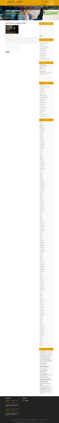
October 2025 (42, 132)
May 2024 (41, 154)
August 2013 (42, 316)
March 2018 (41, 278)
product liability (50, 388)
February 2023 (42, 180)
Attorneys (15, 6)
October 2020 (42, 228)
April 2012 (41, 343)
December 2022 (42, 183)
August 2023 (42, 170)
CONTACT (46, 419)
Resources (42, 6)
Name (17, 45)
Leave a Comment (15, 24)
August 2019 (42, 252)
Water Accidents (42, 57)
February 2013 (42, 326)
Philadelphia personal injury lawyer (45, 384)
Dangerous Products (43, 50)
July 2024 (41, 151)
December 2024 (42, 142)
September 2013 (42, 314)
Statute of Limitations (43, 107)
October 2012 (42, 333)
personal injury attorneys (43, 370)
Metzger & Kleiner (9, 24)
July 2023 (41, 171)
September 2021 (42, 209)
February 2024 (42, 159)
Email (17, 47)
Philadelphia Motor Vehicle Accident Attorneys (45, 378)
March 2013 (41, 324)
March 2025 (41, 137)
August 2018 (42, 271)
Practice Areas (20, 6)
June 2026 (41, 123)
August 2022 (42, 190)
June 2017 (41, 293)
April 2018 (41, 276)
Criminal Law (42, 90)
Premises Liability (42, 45)
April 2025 (41, 135)
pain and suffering (43, 364)
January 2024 (42, 161)
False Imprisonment (43, 53)
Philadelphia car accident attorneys (44, 376)
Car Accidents (42, 88)
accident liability (43, 351)
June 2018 (41, 273)
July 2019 (41, 254)
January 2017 (42, 302)
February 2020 (42, 242)
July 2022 (41, 192)
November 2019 (42, 247)
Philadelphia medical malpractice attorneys (45, 377)
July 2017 (41, 292)
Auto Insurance (42, 85)
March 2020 (41, 240)
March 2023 (41, 178)
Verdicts (41, 112)
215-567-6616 (50, 4)
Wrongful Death (42, 52)
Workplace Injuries (43, 48)
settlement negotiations (43, 389)
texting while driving (49, 389)
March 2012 (41, 345)
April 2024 (41, 156)
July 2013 (41, 317)
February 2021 (42, 221)
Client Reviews (33, 6)
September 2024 (42, 147)
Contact (46, 6)
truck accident (48, 390)
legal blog (41, 359)
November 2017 (42, 285)
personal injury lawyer (43, 375)
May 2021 (41, 216)
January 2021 (42, 223)
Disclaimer (30, 421)
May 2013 (41, 321)
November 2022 (42, 185)
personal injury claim (43, 371)
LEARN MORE (8, 17)
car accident (42, 354)
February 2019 (42, 261)
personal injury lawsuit (44, 374)
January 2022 (42, 202)
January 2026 (42, 127)
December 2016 (42, 304)
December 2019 (42, 245)
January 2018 (42, 281)
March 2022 (41, 199)
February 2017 (42, 300)
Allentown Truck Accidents (42, 421)
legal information (46, 359)
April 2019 (41, 257)
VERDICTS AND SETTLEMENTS (32, 419)
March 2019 (41, 259)
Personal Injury (42, 100)
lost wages (41, 360)
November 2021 (42, 206)
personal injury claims (43, 372)
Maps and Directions (43, 69)
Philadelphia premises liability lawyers (45, 386)
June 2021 (41, 214)
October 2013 (42, 312)
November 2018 (42, 266)
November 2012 (42, 331)
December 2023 (42, 163)
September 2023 (42, 168)
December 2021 (42, 204)
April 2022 (41, 197)
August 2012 (42, 336)
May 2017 (41, 295)
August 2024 (42, 149)
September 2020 (42, 230)
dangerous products (49, 355)
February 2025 (42, 139)
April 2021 (41, 218)
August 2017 (42, 290)
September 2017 (42, 288)
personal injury (44, 366)
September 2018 (42, 269)
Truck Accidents (42, 109)
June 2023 (41, 173)
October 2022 (42, 187)
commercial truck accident (48, 354)
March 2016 (41, 305)
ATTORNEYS (19, 419)
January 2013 (42, 328)
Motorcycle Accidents (43, 43)
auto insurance (48, 351)
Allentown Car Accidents (35, 421)
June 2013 (41, 319)
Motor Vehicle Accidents (44, 41)
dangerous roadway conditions (44, 356)
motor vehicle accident (43, 362)
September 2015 (42, 307)
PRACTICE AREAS (25, 419)
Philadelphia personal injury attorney (45, 380)
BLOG (38, 419)
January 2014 (42, 309)
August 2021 (42, 211)
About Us (10, 6)
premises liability (43, 388)
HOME (12, 419)
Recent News (42, 105)
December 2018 (42, 264)
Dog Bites (41, 93)
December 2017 (42, 283)
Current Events (42, 92)
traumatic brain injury (43, 390)
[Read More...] (7, 415)
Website (18, 50)
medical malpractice (48, 360)
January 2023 (42, 182)
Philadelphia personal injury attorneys (44, 382)
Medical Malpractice (43, 55)
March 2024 (41, 158)
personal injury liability (49, 375)
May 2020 (41, 237)
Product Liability (42, 104)
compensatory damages (43, 355)
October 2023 (42, 166)
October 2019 (42, 249)
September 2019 (42, 250)
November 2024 (42, 144)
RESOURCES (41, 419)
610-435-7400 (51, 2)
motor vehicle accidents (44, 363)
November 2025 (42, 130)
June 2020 (41, 235)
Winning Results (27, 6)
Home (6, 6)
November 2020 (42, 226)
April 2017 (41, 297)
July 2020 (41, 233)
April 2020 (41, 238)
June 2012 (41, 340)
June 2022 (41, 194)
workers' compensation (43, 391)
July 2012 (41, 338)
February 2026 (42, 125)
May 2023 (41, 175)
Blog (38, 6)
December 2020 (42, 225)
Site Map (27, 421)
